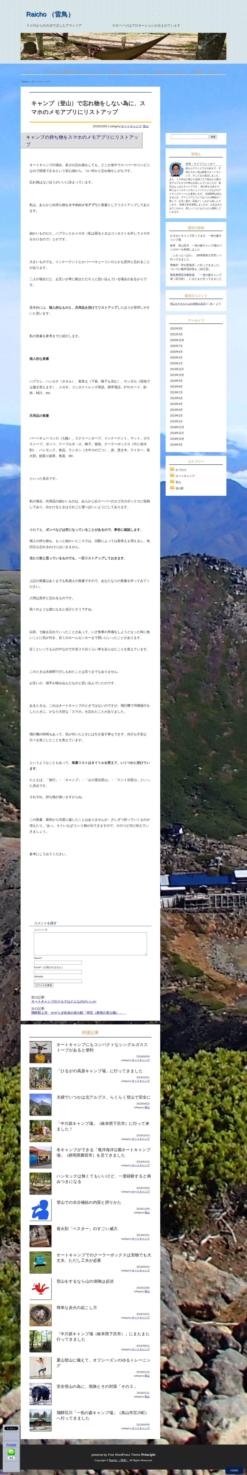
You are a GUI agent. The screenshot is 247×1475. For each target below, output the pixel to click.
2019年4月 (176, 403)
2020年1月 (176, 363)
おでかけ (215, 72)
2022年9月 (176, 328)
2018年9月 (176, 444)
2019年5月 (176, 398)
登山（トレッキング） (171, 72)
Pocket (11, 1445)
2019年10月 (177, 374)
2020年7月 (176, 345)
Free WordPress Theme (132, 1455)
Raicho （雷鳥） (50, 14)
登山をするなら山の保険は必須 (188, 303)
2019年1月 (176, 421)
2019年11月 (177, 369)
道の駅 (198, 72)
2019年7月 (176, 392)
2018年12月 (177, 427)
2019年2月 (176, 415)
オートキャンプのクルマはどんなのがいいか (63, 1001)
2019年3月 (176, 409)
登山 (146, 126)
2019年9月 (176, 380)
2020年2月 (176, 357)
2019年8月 (176, 386)
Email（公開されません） (49, 967)
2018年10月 (177, 438)
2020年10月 (177, 340)
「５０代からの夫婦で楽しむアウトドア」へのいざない (81, 72)
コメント (40, 929)
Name (38, 958)
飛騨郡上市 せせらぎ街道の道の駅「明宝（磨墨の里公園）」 (78, 1013)
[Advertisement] (59, 888)
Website (38, 976)
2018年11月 (177, 432)
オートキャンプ (138, 72)
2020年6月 (176, 351)
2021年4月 (176, 334)
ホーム (30, 72)
